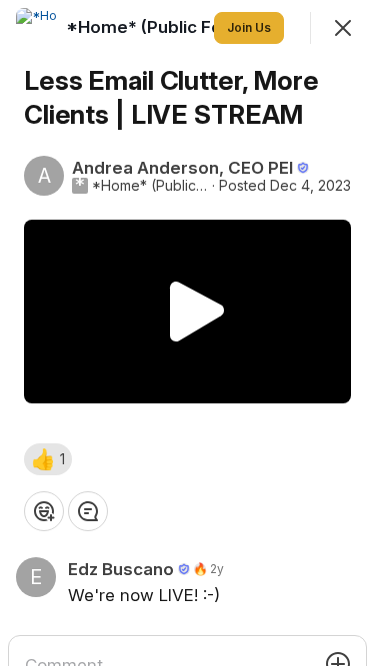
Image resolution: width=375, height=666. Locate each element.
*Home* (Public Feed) (150, 186)
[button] (48, 459)
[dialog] (187, 333)
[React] (44, 511)
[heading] (160, 27)
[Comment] (88, 511)
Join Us (249, 27)
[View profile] (36, 28)
